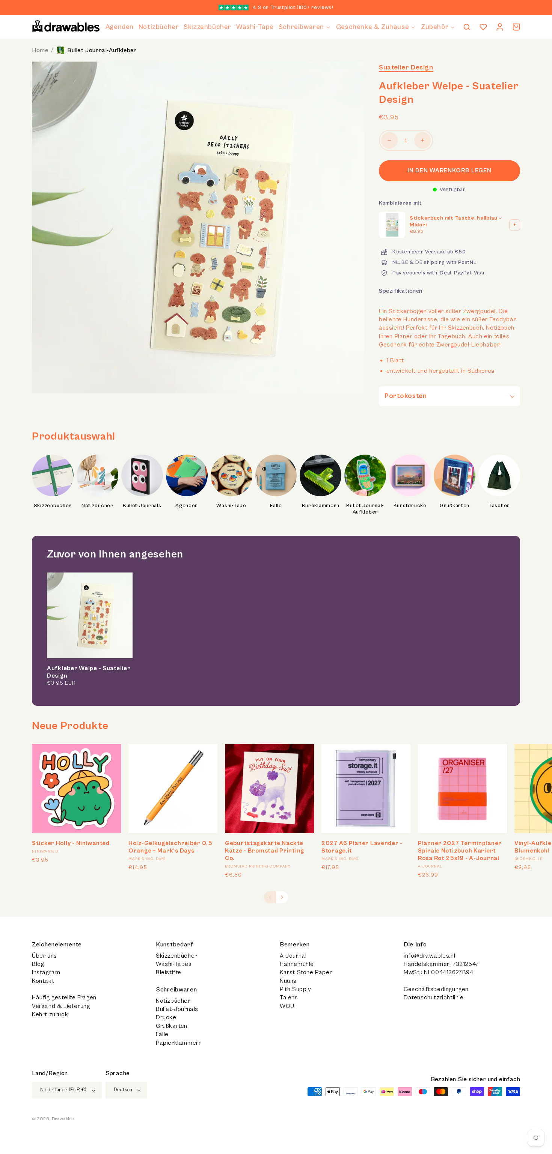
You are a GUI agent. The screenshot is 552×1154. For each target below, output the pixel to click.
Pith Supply (295, 989)
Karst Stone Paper (306, 972)
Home (40, 50)
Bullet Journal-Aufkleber (101, 50)
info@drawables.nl (429, 955)
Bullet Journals (142, 506)
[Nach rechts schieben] (282, 897)
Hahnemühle (297, 964)
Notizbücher (97, 506)
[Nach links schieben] (270, 897)
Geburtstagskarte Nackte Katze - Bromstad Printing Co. (264, 851)
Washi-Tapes (174, 964)
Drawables (63, 1118)
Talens (289, 997)
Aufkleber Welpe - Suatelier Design (88, 672)
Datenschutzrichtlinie (434, 997)
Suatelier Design (406, 67)
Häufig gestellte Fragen (64, 997)
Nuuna (288, 981)
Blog (38, 964)
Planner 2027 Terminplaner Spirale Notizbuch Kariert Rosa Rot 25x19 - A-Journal (460, 851)
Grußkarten (454, 506)
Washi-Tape (231, 506)
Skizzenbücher (53, 506)
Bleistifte (168, 972)
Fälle (276, 506)
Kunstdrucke (410, 506)
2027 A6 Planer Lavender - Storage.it (362, 847)
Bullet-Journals (177, 1009)
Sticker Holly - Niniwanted (71, 843)
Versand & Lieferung (61, 1006)
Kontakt (43, 981)
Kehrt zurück (50, 1014)
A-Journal (293, 955)
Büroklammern (321, 506)
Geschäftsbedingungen (436, 989)
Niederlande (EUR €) (63, 1090)
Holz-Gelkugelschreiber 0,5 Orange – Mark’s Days (170, 847)
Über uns (44, 955)
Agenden (186, 506)
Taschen (499, 506)
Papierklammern (179, 1043)
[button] (305, 27)
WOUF (288, 1006)
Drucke (166, 1017)
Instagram (46, 972)
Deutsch (123, 1090)
